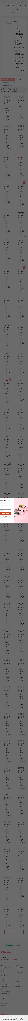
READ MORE (21, 1019)
